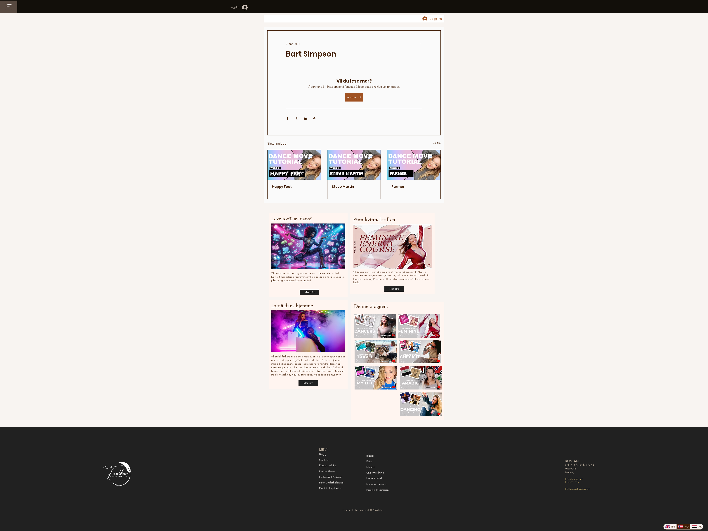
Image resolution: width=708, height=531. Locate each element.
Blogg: (370, 455)
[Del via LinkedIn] (305, 118)
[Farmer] (413, 165)
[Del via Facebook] (287, 118)
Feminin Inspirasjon (330, 488)
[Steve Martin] (354, 165)
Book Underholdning (331, 482)
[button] (8, 6)
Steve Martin (343, 186)
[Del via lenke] (314, 118)
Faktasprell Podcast (330, 476)
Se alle (437, 142)
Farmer (398, 186)
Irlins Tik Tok (572, 482)
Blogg (322, 454)
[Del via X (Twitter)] (296, 118)
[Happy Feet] (294, 165)
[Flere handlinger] (420, 44)
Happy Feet (282, 186)
